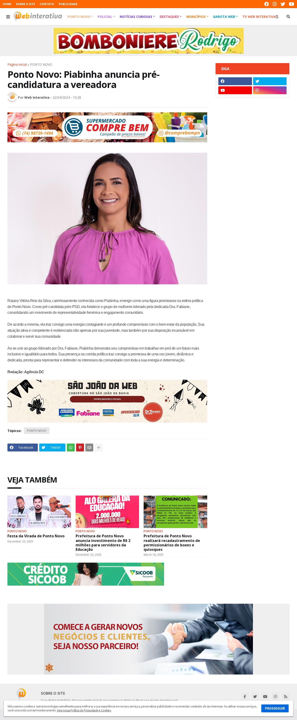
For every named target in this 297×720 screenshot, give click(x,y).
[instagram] (275, 4)
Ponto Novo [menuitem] (79, 16)
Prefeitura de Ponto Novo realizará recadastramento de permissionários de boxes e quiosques (172, 543)
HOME (7, 4)
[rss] (286, 697)
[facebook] (266, 4)
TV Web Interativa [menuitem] (259, 16)
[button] (8, 17)
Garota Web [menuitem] (224, 16)
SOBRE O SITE (25, 4)
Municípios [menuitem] (196, 16)
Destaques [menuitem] (169, 16)
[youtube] (291, 4)
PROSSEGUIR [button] (275, 708)
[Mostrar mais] (99, 447)
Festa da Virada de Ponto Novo (36, 536)
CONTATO (47, 4)
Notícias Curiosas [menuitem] (136, 16)
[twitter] (283, 4)
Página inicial (17, 64)
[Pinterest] (80, 447)
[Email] (89, 447)
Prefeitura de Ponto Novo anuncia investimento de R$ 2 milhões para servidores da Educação (103, 543)
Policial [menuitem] (105, 16)
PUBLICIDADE (68, 4)
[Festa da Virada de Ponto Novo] (39, 512)
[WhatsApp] (71, 447)
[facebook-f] (245, 697)
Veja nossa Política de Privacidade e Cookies (84, 710)
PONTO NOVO (41, 64)
